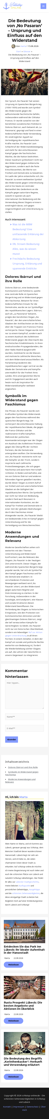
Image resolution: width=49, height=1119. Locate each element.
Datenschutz (33, 1106)
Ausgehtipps (34, 889)
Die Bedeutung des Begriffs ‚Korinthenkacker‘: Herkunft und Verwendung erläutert (23, 1061)
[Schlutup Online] (13, 6)
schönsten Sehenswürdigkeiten (26, 893)
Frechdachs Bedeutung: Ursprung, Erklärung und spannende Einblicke (27, 263)
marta (7, 958)
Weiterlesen (13, 964)
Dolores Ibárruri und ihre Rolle (23, 767)
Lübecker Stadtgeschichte (27, 882)
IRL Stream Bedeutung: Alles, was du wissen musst (26, 248)
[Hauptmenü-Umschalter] (43, 6)
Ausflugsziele (24, 885)
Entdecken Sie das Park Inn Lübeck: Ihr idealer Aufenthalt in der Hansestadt (24, 949)
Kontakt (7, 1106)
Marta (23, 797)
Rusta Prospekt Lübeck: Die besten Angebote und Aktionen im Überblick (23, 1005)
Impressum (18, 1106)
